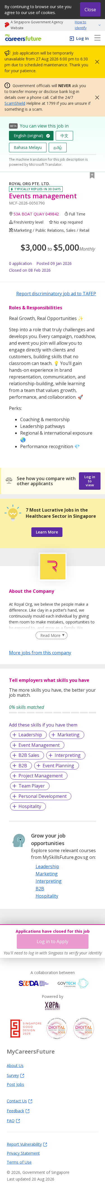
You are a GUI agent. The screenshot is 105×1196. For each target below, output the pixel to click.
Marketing (68, 735)
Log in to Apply (52, 941)
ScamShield (14, 103)
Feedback (15, 1110)
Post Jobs (15, 1084)
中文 (64, 135)
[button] (95, 61)
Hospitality (29, 806)
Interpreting (68, 755)
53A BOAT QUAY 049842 (36, 214)
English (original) (28, 135)
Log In (82, 38)
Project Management (40, 776)
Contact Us (17, 1100)
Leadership (30, 735)
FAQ (11, 1120)
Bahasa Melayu (28, 147)
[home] (22, 38)
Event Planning (58, 765)
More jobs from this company (40, 652)
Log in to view (89, 481)
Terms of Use (19, 1162)
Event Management (39, 745)
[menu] (97, 38)
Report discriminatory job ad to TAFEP (56, 294)
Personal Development (42, 796)
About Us (15, 1065)
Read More (50, 635)
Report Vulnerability (24, 1144)
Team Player (31, 786)
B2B (22, 765)
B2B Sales (28, 755)
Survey (13, 1075)
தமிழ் (57, 147)
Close (90, 9)
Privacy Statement (23, 1153)
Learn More (47, 532)
